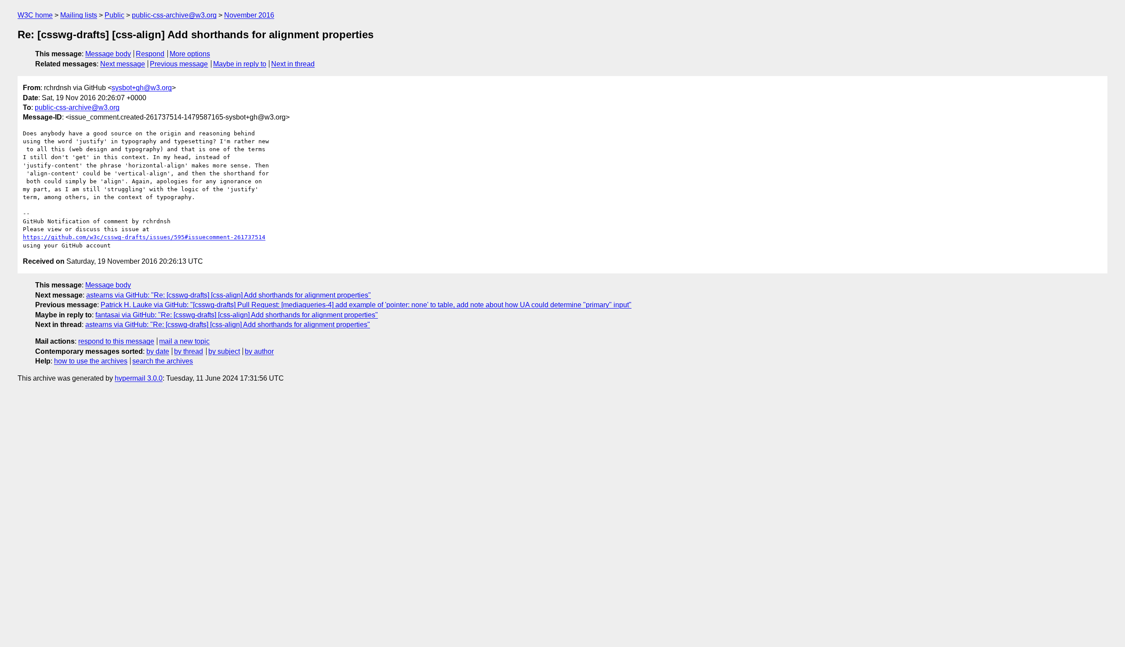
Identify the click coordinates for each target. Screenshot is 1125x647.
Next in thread (293, 64)
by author (259, 351)
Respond (150, 54)
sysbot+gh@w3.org (142, 87)
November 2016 (249, 15)
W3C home (35, 15)
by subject (224, 351)
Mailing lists (78, 15)
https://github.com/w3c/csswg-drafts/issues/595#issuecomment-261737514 (144, 237)
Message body (108, 54)
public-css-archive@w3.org (174, 15)
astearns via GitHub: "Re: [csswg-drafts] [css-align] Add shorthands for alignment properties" (228, 295)
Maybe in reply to (239, 64)
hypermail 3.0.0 (139, 378)
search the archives (162, 361)
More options (190, 54)
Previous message (179, 64)
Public (114, 15)
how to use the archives (90, 361)
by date (157, 351)
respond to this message (116, 341)
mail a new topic (184, 341)
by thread (188, 351)
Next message (122, 64)
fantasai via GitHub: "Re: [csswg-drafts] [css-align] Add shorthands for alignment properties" (236, 315)
